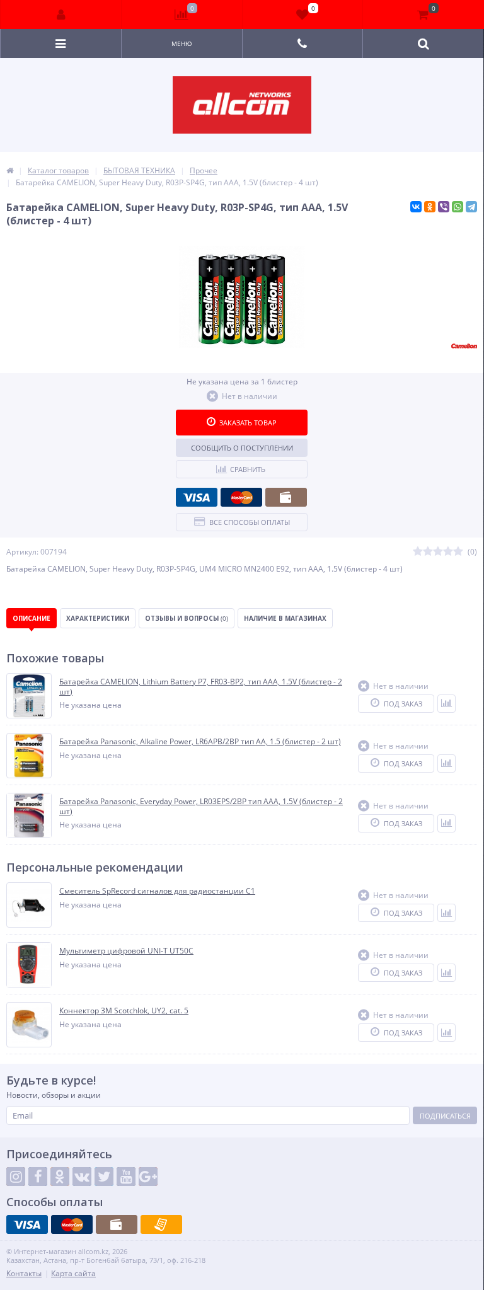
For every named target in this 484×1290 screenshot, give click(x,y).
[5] (458, 552)
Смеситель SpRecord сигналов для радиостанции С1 (157, 891)
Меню (181, 43)
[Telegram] (471, 206)
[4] (448, 552)
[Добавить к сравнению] (446, 703)
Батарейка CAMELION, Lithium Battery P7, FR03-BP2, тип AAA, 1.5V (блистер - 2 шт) (200, 686)
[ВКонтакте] (416, 206)
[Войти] (61, 14)
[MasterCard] (241, 497)
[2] (428, 552)
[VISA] (196, 497)
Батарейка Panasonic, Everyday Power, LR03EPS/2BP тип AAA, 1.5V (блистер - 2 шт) (201, 806)
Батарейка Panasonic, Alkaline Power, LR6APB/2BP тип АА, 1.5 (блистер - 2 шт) (200, 742)
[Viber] (443, 206)
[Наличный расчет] (286, 497)
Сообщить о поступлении (242, 447)
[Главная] (9, 170)
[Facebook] (37, 1176)
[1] (418, 552)
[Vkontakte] (81, 1176)
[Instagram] (15, 1176)
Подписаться (445, 1115)
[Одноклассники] (429, 206)
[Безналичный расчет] (161, 1224)
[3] (438, 552)
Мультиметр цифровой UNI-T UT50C (126, 951)
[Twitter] (104, 1176)
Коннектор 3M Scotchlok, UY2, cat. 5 (123, 1011)
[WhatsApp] (457, 206)
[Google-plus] (148, 1176)
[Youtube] (126, 1176)
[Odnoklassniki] (59, 1176)
